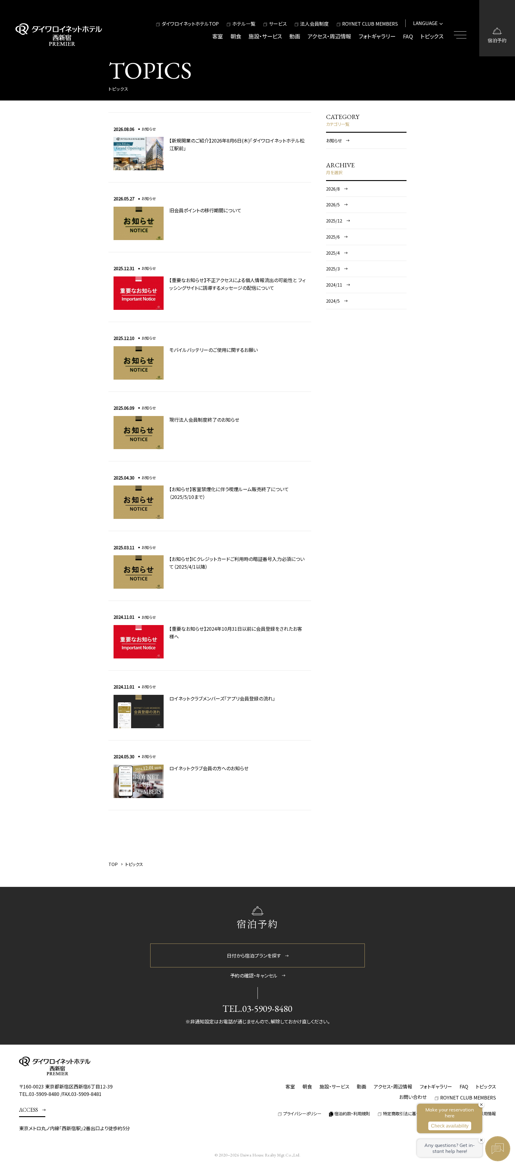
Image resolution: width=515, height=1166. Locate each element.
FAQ (408, 36)
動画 (294, 36)
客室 (217, 36)
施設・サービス (265, 36)
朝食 (235, 36)
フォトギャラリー (377, 36)
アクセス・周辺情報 (329, 36)
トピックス (432, 36)
